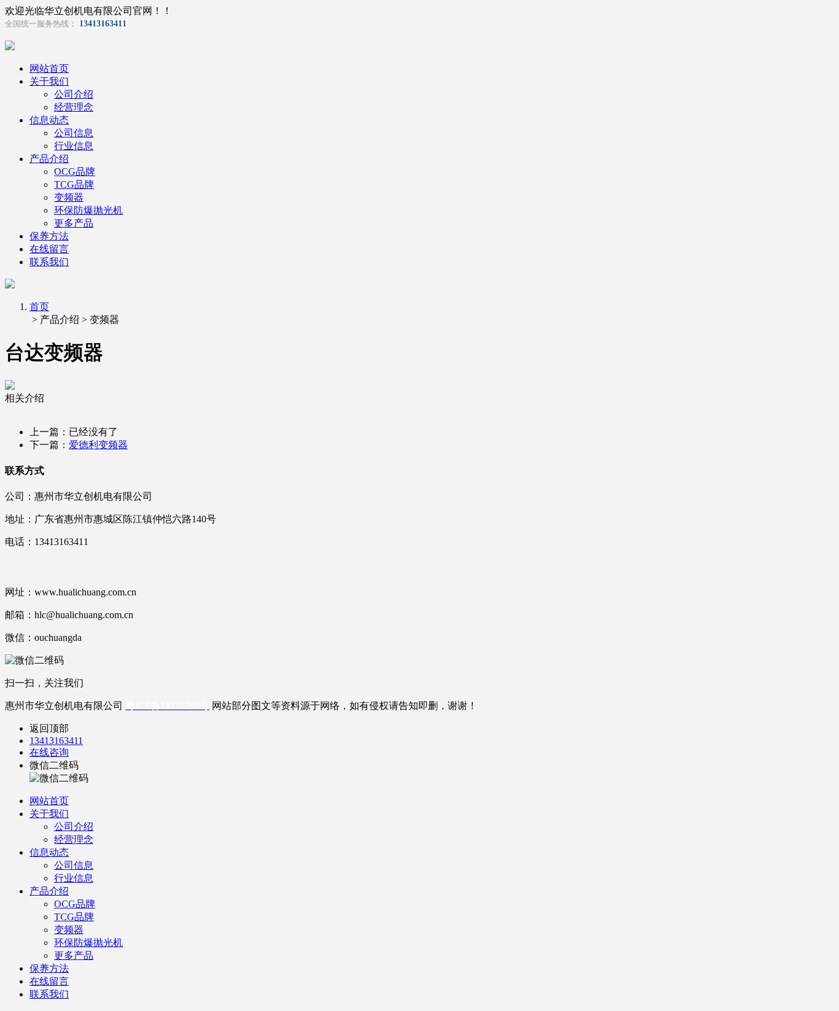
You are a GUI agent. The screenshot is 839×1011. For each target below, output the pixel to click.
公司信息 (73, 133)
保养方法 (49, 236)
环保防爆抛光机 (88, 210)
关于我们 (49, 81)
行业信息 (73, 146)
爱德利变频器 (98, 445)
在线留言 (49, 249)
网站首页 (49, 68)
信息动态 (49, 120)
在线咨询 (49, 752)
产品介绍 (49, 158)
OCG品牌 (74, 171)
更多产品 (73, 223)
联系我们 (49, 262)
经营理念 (73, 107)
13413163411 (56, 740)
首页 (39, 306)
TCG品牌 (74, 184)
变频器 (69, 197)
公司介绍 (73, 94)
